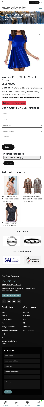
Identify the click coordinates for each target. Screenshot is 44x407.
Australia (26, 326)
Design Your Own (8, 326)
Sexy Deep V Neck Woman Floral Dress (10, 197)
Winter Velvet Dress (17, 92)
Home (7, 16)
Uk (24, 323)
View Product (7, 201)
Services (5, 323)
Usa (24, 319)
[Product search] (2, 2)
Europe (26, 312)
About (4, 316)
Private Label (7, 319)
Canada (26, 316)
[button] (39, 34)
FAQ (3, 334)
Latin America (28, 330)
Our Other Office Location (11, 295)
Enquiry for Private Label (15, 103)
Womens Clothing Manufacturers (20, 17)
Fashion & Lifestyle (19, 16)
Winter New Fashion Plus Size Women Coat (32, 197)
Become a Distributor (10, 330)
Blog (3, 337)
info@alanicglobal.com (11, 285)
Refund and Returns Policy (9, 342)
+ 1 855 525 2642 (9, 281)
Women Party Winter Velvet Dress (16, 94)
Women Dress (32, 92)
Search (9, 163)
